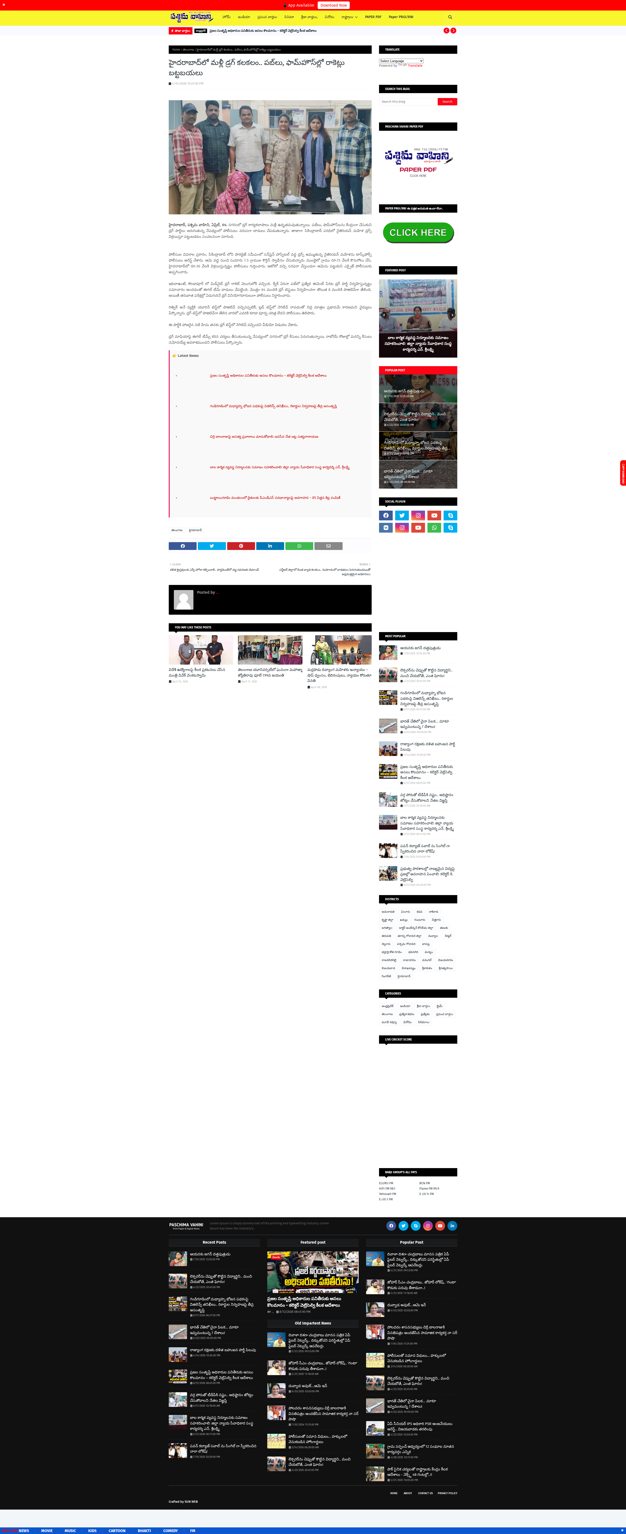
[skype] (450, 515)
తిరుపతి (386, 936)
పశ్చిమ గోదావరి (406, 944)
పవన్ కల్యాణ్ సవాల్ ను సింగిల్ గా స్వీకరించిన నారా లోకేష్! (425, 849)
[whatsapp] (434, 528)
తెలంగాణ (188, 49)
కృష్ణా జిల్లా (387, 919)
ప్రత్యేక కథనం (406, 1014)
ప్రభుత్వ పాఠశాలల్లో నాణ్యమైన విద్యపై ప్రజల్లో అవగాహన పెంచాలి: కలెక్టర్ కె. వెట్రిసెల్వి (427, 874)
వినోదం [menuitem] (329, 17)
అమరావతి (388, 911)
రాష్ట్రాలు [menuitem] (347, 17)
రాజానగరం (409, 960)
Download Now (334, 5)
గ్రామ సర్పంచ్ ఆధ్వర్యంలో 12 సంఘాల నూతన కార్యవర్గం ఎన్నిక (420, 1449)
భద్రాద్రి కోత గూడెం (392, 952)
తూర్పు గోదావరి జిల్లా (410, 936)
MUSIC (25, 1530)
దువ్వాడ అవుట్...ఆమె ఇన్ (308, 1386)
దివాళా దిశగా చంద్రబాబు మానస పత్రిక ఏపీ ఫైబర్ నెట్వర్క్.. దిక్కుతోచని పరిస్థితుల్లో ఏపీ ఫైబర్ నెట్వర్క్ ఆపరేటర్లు (319, 1340)
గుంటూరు (419, 919)
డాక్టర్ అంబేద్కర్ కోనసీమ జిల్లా (416, 928)
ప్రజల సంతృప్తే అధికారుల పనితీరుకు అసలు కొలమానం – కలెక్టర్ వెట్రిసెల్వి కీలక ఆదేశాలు (263, 31)
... (217, 592)
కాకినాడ (433, 911)
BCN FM (424, 1183)
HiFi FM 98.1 (387, 1188)
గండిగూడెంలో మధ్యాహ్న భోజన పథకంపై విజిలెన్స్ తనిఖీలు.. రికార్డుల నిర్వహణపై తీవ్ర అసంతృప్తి (415, 445)
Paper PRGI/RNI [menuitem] (401, 17)
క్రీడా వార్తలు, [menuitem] (309, 17)
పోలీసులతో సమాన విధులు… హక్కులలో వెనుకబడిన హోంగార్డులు (318, 1439)
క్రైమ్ (440, 1006)
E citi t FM (386, 1199)
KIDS (47, 1530)
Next (452, 315)
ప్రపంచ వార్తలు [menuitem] (267, 17)
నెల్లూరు (386, 944)
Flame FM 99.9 (429, 1188)
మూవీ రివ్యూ (389, 1022)
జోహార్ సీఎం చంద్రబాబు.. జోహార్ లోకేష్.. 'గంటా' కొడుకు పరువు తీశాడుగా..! (323, 1366)
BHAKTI (99, 1530)
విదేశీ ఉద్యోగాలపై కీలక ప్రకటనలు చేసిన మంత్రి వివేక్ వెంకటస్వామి (197, 673)
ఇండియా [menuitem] (244, 17)
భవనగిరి (413, 952)
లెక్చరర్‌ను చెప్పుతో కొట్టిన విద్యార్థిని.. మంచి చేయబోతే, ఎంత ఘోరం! (415, 417)
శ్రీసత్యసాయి (446, 968)
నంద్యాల (433, 936)
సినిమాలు (423, 1022)
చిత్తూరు (436, 919)
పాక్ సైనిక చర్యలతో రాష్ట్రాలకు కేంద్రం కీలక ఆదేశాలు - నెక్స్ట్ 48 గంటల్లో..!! (417, 1472)
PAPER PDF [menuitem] (373, 17)
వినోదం (407, 1022)
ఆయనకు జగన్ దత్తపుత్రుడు (404, 391)
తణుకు (444, 928)
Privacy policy (447, 1493)
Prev (384, 315)
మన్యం (429, 952)
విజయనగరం (445, 960)
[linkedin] (452, 1226)
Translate (415, 66)
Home (176, 49)
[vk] (386, 528)
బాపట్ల (426, 944)
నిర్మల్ (448, 936)
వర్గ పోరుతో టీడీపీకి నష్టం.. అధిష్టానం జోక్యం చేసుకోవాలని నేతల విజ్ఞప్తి (426, 798)
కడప (420, 911)
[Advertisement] (418, 582)
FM (147, 1530)
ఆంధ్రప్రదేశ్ (387, 1006)
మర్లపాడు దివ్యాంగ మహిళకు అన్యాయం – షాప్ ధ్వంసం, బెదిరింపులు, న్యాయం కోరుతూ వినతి (339, 675)
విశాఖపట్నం (408, 968)
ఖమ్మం (404, 919)
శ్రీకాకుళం (427, 968)
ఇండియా (405, 1006)
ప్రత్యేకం (425, 1014)
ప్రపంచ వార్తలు (444, 1014)
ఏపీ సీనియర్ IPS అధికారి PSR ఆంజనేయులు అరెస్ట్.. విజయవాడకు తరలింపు (419, 1427)
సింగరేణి (386, 976)
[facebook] (386, 515)
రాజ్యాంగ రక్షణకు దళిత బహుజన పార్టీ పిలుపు (427, 747)
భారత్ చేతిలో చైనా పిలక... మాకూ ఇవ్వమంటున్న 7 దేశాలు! (408, 474)
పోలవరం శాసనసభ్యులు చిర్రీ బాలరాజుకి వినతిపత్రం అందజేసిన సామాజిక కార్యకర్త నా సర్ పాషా (323, 1413)
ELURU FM (386, 1183)
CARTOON (72, 1530)
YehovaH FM (387, 1194)
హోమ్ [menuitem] (227, 17)
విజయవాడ (388, 968)
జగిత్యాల (387, 928)
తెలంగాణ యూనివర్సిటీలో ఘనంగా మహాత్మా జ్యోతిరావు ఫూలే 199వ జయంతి (270, 673)
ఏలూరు (405, 911)
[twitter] (402, 515)
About (408, 1493)
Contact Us (425, 1493)
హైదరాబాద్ (195, 530)
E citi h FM (426, 1194)
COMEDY (125, 1530)
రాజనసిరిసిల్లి (389, 960)
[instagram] (418, 515)
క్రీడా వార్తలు (423, 1006)
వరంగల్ (427, 960)
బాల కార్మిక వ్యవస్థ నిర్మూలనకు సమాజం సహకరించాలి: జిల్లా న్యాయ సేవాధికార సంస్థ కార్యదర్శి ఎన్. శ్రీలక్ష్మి (427, 823)
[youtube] (434, 515)
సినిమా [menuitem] (289, 17)
